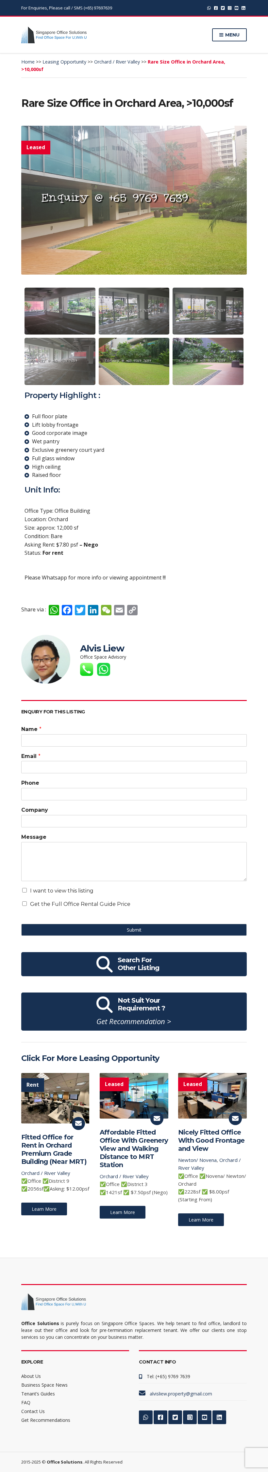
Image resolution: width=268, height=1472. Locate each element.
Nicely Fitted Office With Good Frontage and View (211, 1140)
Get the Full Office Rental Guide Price (80, 904)
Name (31, 729)
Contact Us (33, 1411)
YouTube (236, 8)
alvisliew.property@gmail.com (181, 1394)
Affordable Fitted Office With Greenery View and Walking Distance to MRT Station (134, 1148)
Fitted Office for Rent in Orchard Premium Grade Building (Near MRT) (54, 1149)
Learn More (44, 1209)
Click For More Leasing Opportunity (90, 1058)
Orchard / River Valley (45, 1173)
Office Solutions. (65, 1462)
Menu (232, 35)
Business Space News (44, 1385)
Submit (134, 930)
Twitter (223, 8)
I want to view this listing (61, 891)
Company (34, 810)
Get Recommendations (45, 1420)
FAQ (25, 1402)
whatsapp (209, 8)
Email (31, 756)
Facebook (216, 8)
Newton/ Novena (197, 1160)
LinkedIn (243, 8)
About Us (31, 1376)
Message (33, 837)
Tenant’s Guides (38, 1394)
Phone (30, 783)
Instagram (229, 8)
